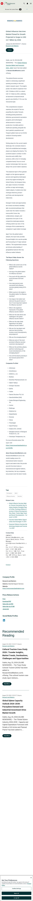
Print (4, 599)
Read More (7, 683)
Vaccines (20, 496)
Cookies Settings (16, 888)
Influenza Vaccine (11, 496)
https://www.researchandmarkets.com (13, 588)
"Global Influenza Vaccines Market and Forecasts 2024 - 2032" (16, 65)
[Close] (31, 877)
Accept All (16, 898)
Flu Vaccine (9, 493)
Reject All (16, 893)
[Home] (8, 3)
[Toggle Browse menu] (27, 9)
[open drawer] (30, 3)
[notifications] (27, 3)
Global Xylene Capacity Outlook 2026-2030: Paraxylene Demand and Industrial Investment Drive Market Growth (14, 706)
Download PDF (7, 601)
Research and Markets (12, 46)
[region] (16, 888)
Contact (8, 565)
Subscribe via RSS (8, 604)
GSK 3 (16, 493)
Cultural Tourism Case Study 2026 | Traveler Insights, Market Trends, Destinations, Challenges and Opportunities (15, 654)
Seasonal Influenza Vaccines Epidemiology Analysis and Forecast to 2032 (18, 526)
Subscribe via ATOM (8, 606)
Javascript (6, 609)
